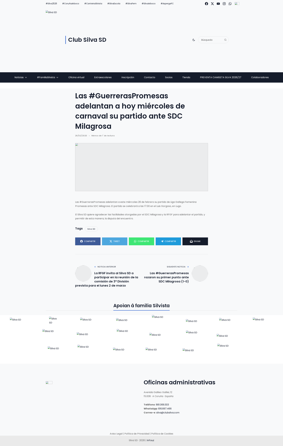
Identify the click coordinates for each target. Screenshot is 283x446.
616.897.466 (165, 408)
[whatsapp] (230, 3)
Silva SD (91, 229)
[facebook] (206, 3)
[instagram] (224, 3)
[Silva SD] (19, 322)
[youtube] (218, 3)
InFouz (150, 440)
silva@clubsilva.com (167, 412)
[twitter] (212, 3)
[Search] (225, 39)
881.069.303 (162, 404)
